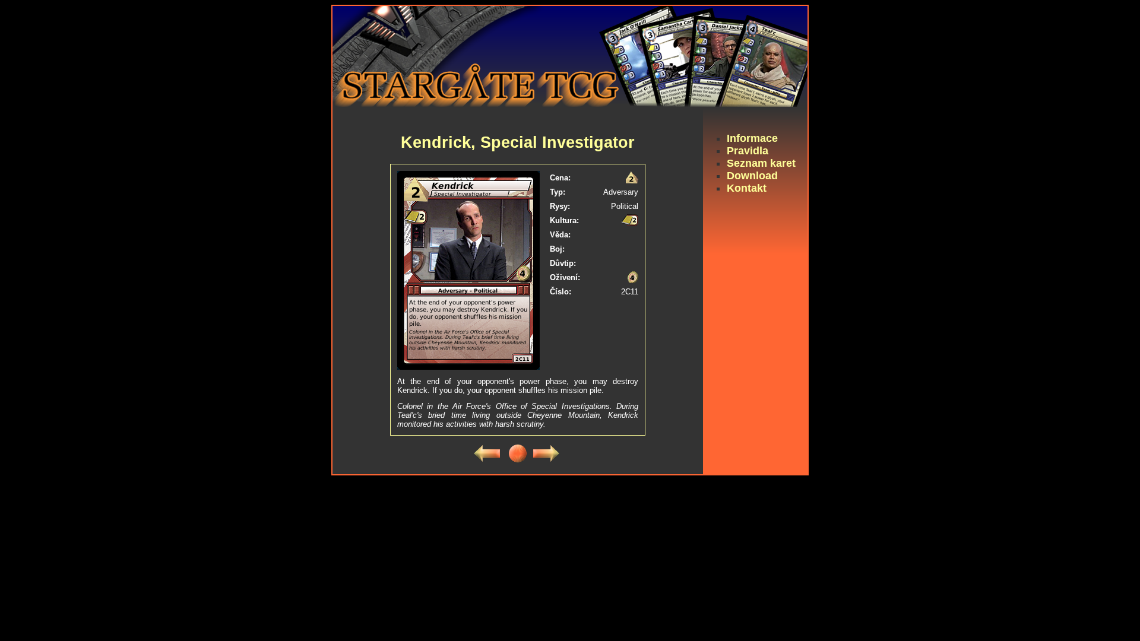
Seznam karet (761, 163)
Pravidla (747, 151)
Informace (752, 138)
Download (752, 176)
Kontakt (747, 188)
